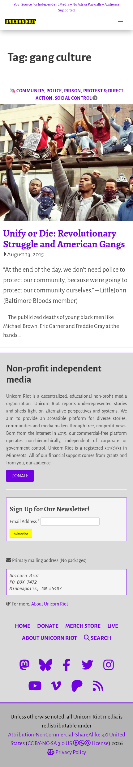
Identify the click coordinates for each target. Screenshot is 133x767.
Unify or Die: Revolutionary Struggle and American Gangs (64, 238)
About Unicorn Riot (49, 603)
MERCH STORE (83, 626)
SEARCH (100, 638)
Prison (72, 90)
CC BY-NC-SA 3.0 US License (68, 743)
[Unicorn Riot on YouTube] (34, 685)
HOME (22, 626)
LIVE (112, 626)
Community (30, 90)
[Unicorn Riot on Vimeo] (55, 685)
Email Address (25, 521)
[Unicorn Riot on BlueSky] (45, 664)
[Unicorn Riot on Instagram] (108, 664)
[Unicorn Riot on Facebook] (66, 664)
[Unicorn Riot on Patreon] (77, 685)
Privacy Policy (70, 752)
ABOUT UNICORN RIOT (49, 638)
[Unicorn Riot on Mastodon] (24, 664)
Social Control (73, 98)
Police (54, 90)
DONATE (19, 475)
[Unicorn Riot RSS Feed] (98, 685)
